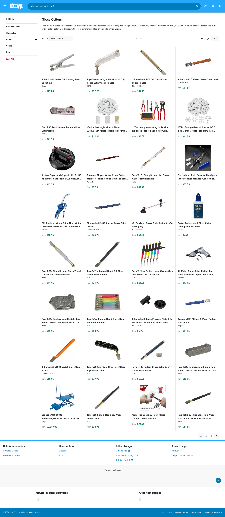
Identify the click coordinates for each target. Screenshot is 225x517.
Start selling (121, 450)
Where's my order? (12, 455)
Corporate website (181, 455)
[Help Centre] (205, 6)
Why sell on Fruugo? (125, 455)
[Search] (197, 6)
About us (176, 450)
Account (63, 450)
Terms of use (167, 512)
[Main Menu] (4, 6)
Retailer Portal (123, 460)
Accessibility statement (213, 512)
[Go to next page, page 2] (216, 435)
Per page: (205, 38)
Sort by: (45, 38)
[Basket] (220, 6)
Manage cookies (181, 512)
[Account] (213, 6)
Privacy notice (196, 512)
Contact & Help (10, 450)
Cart (61, 455)
